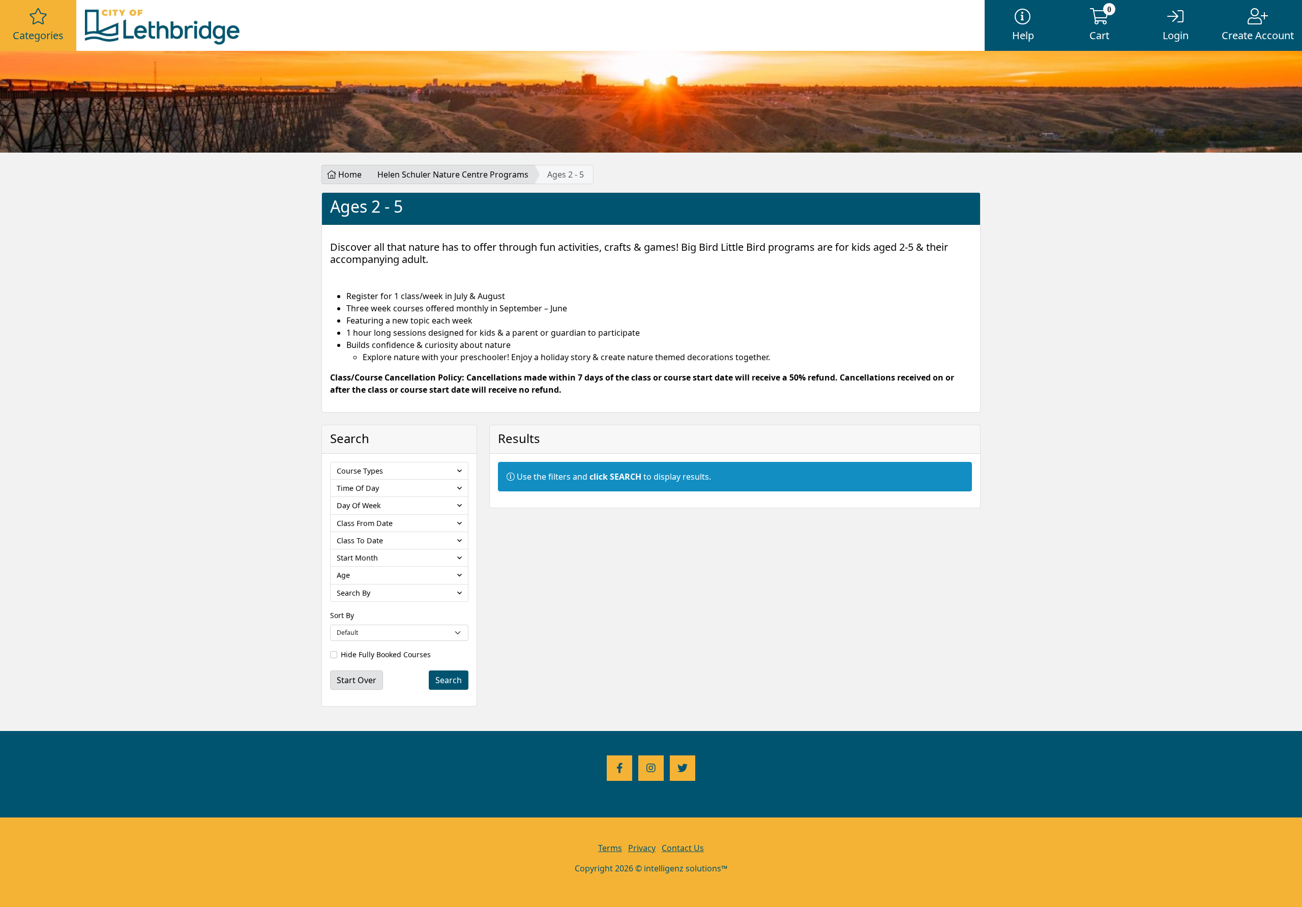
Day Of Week (359, 505)
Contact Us (683, 848)
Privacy (642, 848)
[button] (38, 25)
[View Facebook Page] (619, 768)
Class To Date (360, 540)
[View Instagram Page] (651, 768)
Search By (353, 593)
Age (343, 575)
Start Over (356, 680)
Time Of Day (358, 488)
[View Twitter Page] (682, 768)
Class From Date (365, 523)
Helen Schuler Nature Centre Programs (452, 174)
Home (349, 174)
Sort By (342, 615)
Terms (610, 848)
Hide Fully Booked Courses (386, 654)
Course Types (360, 471)
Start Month (357, 558)
